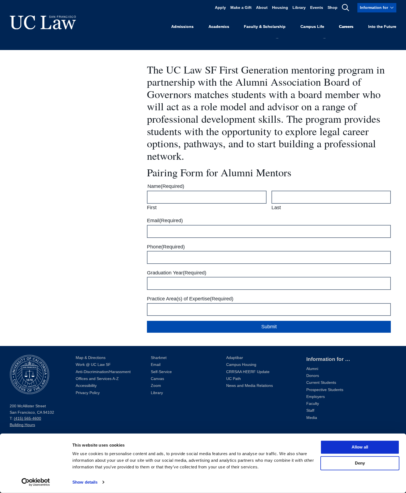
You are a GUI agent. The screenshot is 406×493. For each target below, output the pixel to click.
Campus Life (312, 27)
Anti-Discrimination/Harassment (103, 372)
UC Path (233, 379)
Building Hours (22, 425)
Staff (310, 410)
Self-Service (161, 372)
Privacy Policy (88, 393)
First (152, 207)
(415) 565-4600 (27, 418)
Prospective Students (324, 390)
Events (316, 8)
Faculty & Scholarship (265, 27)
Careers (346, 27)
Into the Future (382, 27)
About (262, 8)
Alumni (312, 369)
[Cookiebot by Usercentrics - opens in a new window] (36, 482)
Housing (280, 8)
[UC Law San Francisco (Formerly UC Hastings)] (43, 22)
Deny (360, 463)
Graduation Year (176, 273)
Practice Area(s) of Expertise (190, 298)
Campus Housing (241, 365)
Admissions (182, 27)
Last (276, 207)
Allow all (360, 447)
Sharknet (159, 358)
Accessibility (86, 386)
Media (311, 418)
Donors (312, 376)
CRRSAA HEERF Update (248, 372)
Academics (219, 27)
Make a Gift (241, 8)
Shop (333, 8)
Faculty (312, 404)
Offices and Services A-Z (97, 379)
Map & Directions (91, 358)
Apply (220, 8)
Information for (374, 8)
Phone (166, 247)
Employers (315, 397)
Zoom (156, 386)
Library (299, 8)
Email (165, 220)
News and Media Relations (249, 386)
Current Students (321, 383)
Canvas (157, 379)
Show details (84, 482)
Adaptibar (234, 358)
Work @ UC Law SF (93, 365)
